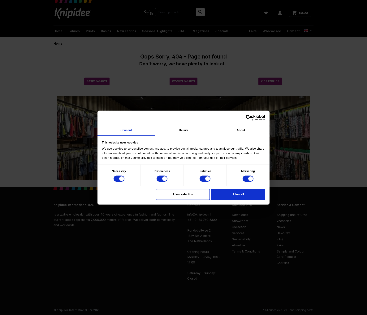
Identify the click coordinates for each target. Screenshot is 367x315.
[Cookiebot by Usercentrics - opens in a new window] (248, 117)
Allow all (238, 194)
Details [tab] (183, 130)
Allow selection (183, 194)
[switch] (162, 179)
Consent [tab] (126, 130)
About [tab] (241, 130)
